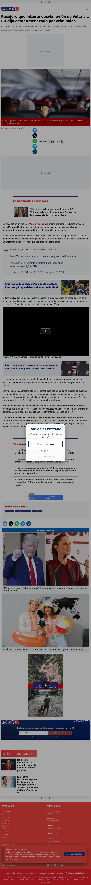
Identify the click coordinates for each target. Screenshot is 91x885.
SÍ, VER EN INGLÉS (45, 444)
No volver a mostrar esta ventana (45, 457)
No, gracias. (45, 451)
